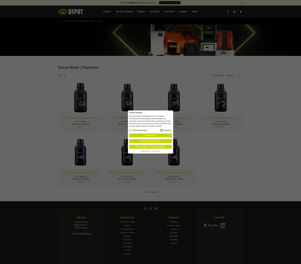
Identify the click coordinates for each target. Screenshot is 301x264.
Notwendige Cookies (139, 130)
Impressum (156, 151)
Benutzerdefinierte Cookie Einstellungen (150, 147)
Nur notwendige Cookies (150, 141)
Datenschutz (145, 151)
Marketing (167, 130)
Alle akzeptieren (150, 135)
